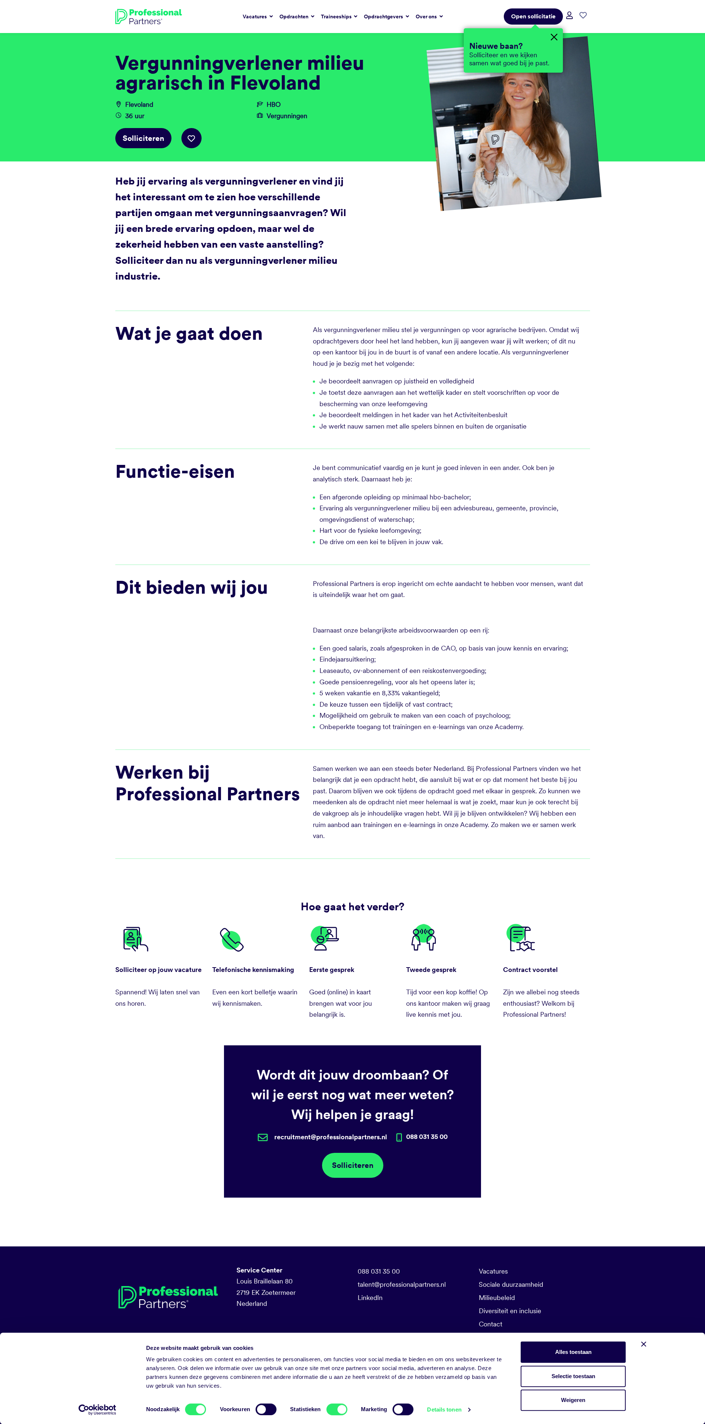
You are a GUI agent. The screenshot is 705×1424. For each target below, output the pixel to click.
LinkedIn (370, 1297)
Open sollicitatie (533, 16)
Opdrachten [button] (294, 16)
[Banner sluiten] (643, 1344)
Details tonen (444, 1409)
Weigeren (573, 1400)
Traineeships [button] (337, 16)
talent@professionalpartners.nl (402, 1284)
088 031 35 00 (379, 1271)
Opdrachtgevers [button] (384, 16)
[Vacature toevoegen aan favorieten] (191, 138)
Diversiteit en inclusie (510, 1311)
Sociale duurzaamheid (511, 1284)
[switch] (266, 1409)
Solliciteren (143, 138)
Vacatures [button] (255, 16)
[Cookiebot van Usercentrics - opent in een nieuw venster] (97, 1409)
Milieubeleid (497, 1297)
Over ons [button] (427, 16)
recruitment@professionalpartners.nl (330, 1137)
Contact (490, 1324)
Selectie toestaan (573, 1376)
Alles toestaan (573, 1352)
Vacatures (493, 1271)
